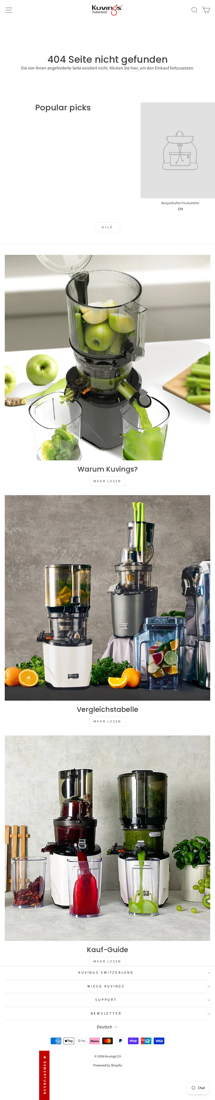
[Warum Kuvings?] (107, 357)
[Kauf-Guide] (107, 838)
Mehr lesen (107, 481)
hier (134, 68)
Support (106, 999)
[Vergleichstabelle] (107, 598)
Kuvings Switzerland (106, 972)
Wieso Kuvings (106, 986)
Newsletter (106, 1013)
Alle (107, 227)
